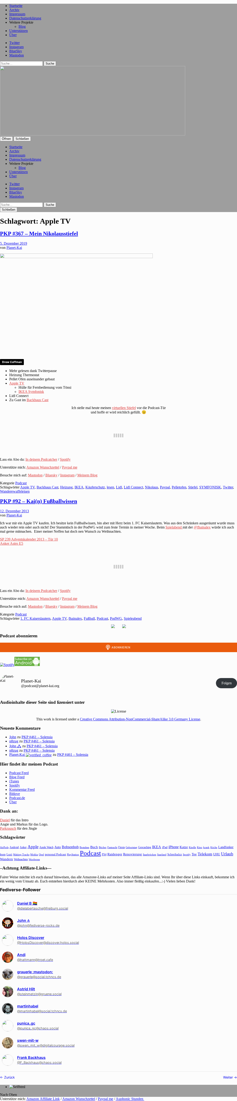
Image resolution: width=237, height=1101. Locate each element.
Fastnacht (112, 847)
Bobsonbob (70, 847)
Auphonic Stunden (130, 1099)
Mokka (34, 854)
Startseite (15, 6)
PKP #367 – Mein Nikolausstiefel (39, 234)
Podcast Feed (19, 773)
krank (206, 847)
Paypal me (69, 467)
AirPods (4, 847)
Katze (184, 847)
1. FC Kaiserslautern (35, 618)
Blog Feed (17, 777)
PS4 (104, 854)
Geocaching (144, 847)
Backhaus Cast (37, 400)
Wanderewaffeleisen (15, 491)
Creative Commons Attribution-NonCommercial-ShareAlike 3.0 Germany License (140, 719)
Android (14, 847)
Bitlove (14, 794)
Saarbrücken (149, 854)
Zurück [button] (9, 1077)
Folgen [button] (226, 683)
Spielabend (174, 527)
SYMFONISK (210, 487)
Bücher (102, 847)
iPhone (173, 847)
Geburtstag (131, 847)
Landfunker (226, 847)
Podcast (21, 483)
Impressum (17, 14)
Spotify (65, 459)
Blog (22, 26)
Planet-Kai (14, 248)
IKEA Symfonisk (31, 392)
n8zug (13, 741)
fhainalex (75, 618)
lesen (110, 487)
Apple (33, 846)
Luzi (9, 854)
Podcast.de (17, 798)
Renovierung (132, 854)
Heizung (66, 487)
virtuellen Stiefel (124, 408)
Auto (57, 847)
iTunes (14, 781)
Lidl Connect (133, 487)
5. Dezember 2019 (13, 243)
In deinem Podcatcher (41, 459)
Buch (94, 847)
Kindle (192, 847)
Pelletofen (179, 487)
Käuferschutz (95, 487)
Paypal (165, 487)
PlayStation (73, 854)
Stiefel (192, 487)
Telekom (205, 854)
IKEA (79, 487)
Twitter (14, 43)
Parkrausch (8, 828)
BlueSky (15, 51)
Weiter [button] (228, 1077)
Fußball (89, 618)
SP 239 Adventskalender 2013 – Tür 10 (29, 539)
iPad (165, 847)
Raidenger (114, 854)
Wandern (6, 859)
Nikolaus (151, 487)
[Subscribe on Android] (27, 665)
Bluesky (51, 475)
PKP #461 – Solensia (37, 737)
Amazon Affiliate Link (43, 1099)
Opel (41, 854)
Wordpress (34, 859)
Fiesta (121, 847)
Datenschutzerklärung (25, 18)
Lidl (119, 487)
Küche (213, 847)
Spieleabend (133, 618)
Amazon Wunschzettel (42, 467)
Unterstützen (18, 31)
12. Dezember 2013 (14, 511)
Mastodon (16, 55)
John (12, 737)
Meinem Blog (87, 475)
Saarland (161, 854)
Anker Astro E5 (11, 543)
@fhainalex (202, 527)
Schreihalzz (174, 854)
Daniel (5, 820)
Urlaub (227, 853)
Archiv (14, 10)
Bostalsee (84, 847)
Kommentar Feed (22, 789)
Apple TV (16, 383)
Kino (199, 847)
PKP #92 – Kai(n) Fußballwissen (38, 501)
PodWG (116, 618)
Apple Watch (46, 847)
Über (13, 35)
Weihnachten (21, 859)
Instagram (16, 47)
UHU (216, 854)
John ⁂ (15, 746)
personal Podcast (55, 854)
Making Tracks (21, 854)
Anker (23, 847)
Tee (194, 854)
